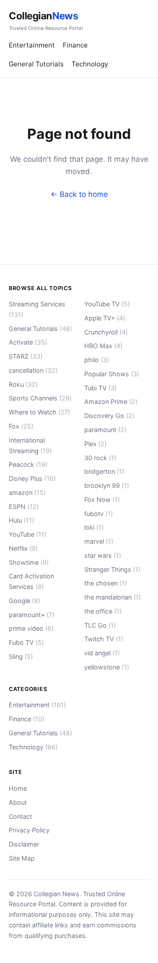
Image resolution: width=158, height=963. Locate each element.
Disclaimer (24, 844)
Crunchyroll (106, 332)
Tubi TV (100, 388)
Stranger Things (112, 569)
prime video (31, 628)
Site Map (22, 858)
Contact (20, 816)
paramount (105, 429)
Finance (75, 45)
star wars (102, 555)
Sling (21, 656)
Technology (90, 64)
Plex (95, 443)
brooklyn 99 (106, 485)
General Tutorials (36, 64)
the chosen (105, 583)
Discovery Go (109, 415)
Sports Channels (40, 398)
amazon (27, 492)
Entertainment (32, 45)
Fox (21, 426)
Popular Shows (111, 374)
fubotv (98, 513)
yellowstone (106, 667)
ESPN (24, 506)
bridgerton (104, 471)
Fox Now (102, 499)
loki (94, 527)
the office (103, 611)
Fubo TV (26, 642)
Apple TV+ (104, 318)
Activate (28, 342)
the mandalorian (112, 597)
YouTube (28, 534)
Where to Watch (39, 412)
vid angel (102, 653)
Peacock (28, 464)
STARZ (26, 356)
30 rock (100, 458)
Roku (23, 384)
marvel (98, 541)
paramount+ (31, 614)
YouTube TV (107, 304)
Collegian (46, 20)
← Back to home (79, 194)
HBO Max (103, 345)
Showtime (29, 562)
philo (96, 359)
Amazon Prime (110, 401)
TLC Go (100, 625)
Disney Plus (32, 478)
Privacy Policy (29, 830)
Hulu (21, 520)
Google (24, 600)
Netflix (23, 548)
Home (18, 788)
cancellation (33, 370)
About (18, 802)
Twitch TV (103, 639)
